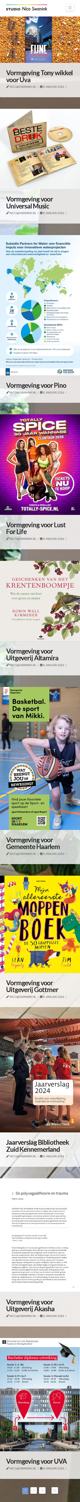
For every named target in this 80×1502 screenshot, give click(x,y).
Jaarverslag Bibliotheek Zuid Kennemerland (37, 1145)
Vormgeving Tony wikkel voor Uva (39, 76)
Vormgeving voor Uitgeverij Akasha (30, 1305)
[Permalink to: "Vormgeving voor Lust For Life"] (40, 464)
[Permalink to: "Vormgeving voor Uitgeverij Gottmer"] (40, 924)
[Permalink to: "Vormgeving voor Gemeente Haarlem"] (40, 758)
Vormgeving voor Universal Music (29, 202)
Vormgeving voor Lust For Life (36, 528)
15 (54, 1490)
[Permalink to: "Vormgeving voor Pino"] (40, 305)
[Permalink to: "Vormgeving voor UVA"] (40, 1395)
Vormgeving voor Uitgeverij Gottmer (32, 986)
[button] (70, 7)
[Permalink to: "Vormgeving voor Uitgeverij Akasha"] (40, 1235)
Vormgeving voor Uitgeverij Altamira (32, 654)
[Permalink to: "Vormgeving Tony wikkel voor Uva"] (40, 39)
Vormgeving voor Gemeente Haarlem (33, 843)
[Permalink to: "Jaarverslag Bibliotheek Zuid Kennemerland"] (40, 1075)
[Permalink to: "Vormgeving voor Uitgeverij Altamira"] (40, 601)
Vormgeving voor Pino (36, 385)
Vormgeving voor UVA (36, 1461)
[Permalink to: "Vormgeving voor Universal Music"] (40, 149)
